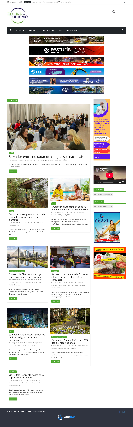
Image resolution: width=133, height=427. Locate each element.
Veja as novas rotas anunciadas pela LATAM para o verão (51, 2)
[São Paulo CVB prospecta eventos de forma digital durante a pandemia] (27, 309)
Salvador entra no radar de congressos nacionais (46, 156)
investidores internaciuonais (17, 282)
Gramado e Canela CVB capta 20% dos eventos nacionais (69, 341)
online (22, 345)
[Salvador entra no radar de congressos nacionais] (48, 105)
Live (60, 30)
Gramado (69, 348)
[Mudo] (120, 182)
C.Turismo (29, 160)
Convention (25, 383)
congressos (49, 160)
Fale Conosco (72, 30)
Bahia (37, 160)
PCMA (69, 215)
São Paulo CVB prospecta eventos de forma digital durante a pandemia (27, 337)
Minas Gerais (39, 383)
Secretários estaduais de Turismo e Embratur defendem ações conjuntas (69, 277)
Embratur (54, 215)
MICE (11, 153)
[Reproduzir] (96, 182)
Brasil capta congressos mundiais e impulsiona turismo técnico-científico (27, 217)
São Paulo (38, 282)
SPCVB (34, 345)
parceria (63, 215)
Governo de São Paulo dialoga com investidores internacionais (26, 275)
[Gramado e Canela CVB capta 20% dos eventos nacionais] (70, 309)
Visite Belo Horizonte (15, 386)
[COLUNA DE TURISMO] (10, 30)
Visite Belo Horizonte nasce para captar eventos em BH (26, 376)
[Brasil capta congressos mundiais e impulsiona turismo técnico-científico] (27, 179)
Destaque (55, 271)
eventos (56, 160)
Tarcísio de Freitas (14, 285)
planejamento (62, 285)
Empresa (31, 30)
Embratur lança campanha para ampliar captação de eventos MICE (70, 208)
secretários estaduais (73, 285)
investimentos (30, 282)
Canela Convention (82, 345)
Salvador (65, 160)
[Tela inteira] (123, 182)
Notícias (19, 30)
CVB (59, 348)
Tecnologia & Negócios (17, 271)
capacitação (38, 343)
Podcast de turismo (47, 30)
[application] (110, 175)
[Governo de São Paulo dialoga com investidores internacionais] (27, 247)
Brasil (37, 222)
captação (42, 160)
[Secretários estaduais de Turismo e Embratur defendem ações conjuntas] (70, 247)
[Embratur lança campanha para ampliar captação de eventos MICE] (70, 179)
